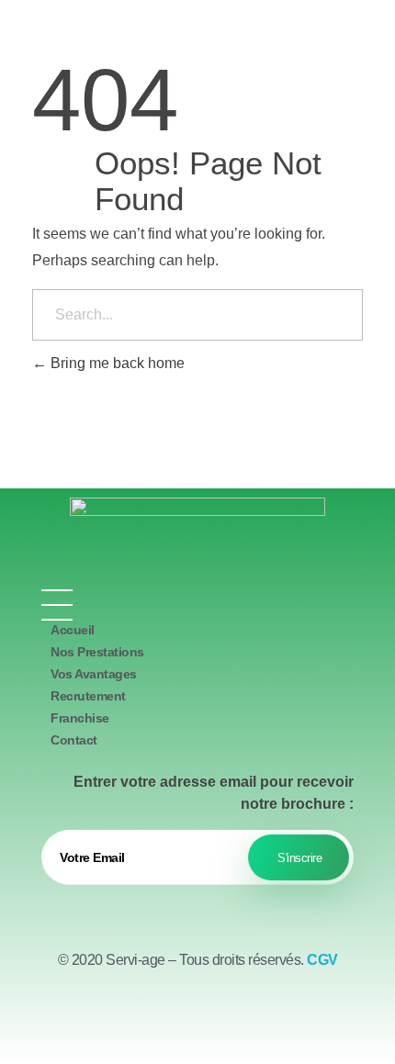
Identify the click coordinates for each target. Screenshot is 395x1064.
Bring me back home (116, 363)
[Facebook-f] (147, 1018)
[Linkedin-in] (248, 1018)
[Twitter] (197, 1018)
